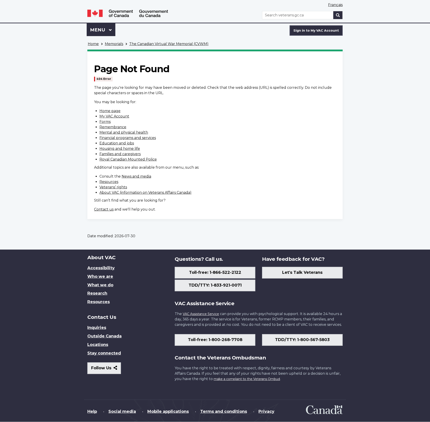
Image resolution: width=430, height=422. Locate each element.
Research (97, 293)
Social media (122, 411)
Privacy (266, 411)
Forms (105, 122)
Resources (108, 182)
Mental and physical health (123, 132)
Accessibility (101, 267)
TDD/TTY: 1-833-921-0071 (215, 285)
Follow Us (106, 369)
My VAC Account (114, 116)
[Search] (338, 15)
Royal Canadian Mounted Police (128, 159)
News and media (136, 176)
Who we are (100, 276)
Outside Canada (104, 336)
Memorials (114, 44)
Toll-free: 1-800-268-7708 (215, 339)
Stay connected (104, 353)
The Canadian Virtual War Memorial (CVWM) (169, 44)
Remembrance (112, 127)
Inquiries (96, 327)
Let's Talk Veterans (302, 272)
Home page (109, 111)
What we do (100, 285)
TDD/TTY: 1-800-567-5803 (302, 339)
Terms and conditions (223, 411)
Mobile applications (168, 411)
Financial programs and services (127, 138)
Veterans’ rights (113, 187)
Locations (97, 344)
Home (93, 44)
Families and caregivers (120, 154)
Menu (98, 30)
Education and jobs (116, 143)
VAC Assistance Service (201, 314)
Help (92, 411)
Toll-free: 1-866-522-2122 (215, 272)
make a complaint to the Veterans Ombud (247, 379)
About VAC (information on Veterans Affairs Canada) (145, 192)
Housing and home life (119, 148)
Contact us (104, 209)
